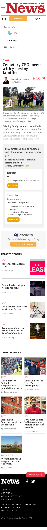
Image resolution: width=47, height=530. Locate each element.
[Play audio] (3, 18)
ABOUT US (6, 489)
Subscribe (18, 18)
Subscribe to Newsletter (23, 244)
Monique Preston (21, 79)
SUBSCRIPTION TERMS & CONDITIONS (19, 504)
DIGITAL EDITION (9, 510)
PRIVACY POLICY (8, 499)
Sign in (37, 18)
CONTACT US (7, 493)
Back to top (33, 474)
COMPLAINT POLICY (10, 507)
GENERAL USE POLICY (11, 496)
